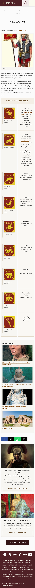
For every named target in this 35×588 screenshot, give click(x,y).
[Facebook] (5, 555)
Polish (20, 30)
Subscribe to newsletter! (17, 533)
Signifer (28, 10)
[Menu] (32, 3)
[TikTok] (20, 555)
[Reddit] (25, 555)
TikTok (29, 569)
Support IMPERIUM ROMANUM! (17, 488)
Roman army (11, 10)
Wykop (10, 569)
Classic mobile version (17, 542)
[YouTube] (30, 555)
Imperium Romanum (10, 3)
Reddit (19, 569)
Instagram (5, 569)
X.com (27, 567)
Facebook (22, 567)
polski (25, 30)
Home (5, 10)
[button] (4, 439)
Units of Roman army (20, 10)
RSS (22, 583)
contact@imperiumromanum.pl (11, 583)
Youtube (24, 569)
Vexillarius (17, 13)
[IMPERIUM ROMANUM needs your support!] (17, 456)
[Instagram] (15, 555)
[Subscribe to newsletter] (17, 506)
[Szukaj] (25, 3)
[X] (10, 555)
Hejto (15, 569)
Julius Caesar (25, 141)
